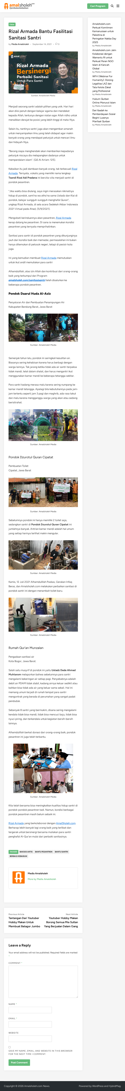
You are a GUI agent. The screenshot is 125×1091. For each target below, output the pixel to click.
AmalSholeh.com (65, 823)
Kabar (12, 24)
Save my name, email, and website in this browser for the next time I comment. (41, 1052)
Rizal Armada (63, 217)
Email (13, 1018)
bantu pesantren (43, 852)
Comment (16, 963)
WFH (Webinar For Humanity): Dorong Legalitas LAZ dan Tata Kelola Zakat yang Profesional (102, 83)
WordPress (98, 1086)
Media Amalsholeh (20, 44)
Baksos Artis (26, 852)
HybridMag (115, 1086)
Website (14, 1033)
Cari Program (97, 6)
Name (13, 1004)
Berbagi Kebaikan (18, 856)
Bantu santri (61, 852)
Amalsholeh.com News (36, 1086)
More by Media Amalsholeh (42, 879)
